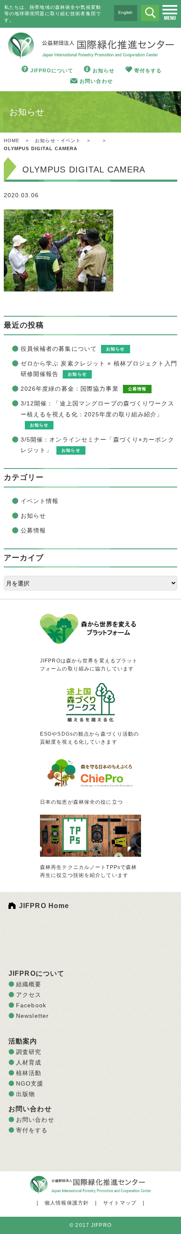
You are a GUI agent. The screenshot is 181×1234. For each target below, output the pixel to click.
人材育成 (28, 1062)
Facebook (31, 1005)
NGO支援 (30, 1083)
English (125, 12)
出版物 (25, 1094)
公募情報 (33, 530)
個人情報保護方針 (67, 1203)
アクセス (28, 994)
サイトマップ (119, 1203)
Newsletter (32, 1015)
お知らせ (103, 71)
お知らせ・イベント (58, 140)
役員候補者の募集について (59, 348)
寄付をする (148, 71)
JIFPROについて (51, 71)
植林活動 (28, 1073)
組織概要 (28, 984)
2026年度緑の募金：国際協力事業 (70, 388)
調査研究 (28, 1052)
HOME (11, 140)
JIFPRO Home (44, 905)
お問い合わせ (96, 81)
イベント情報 (40, 501)
